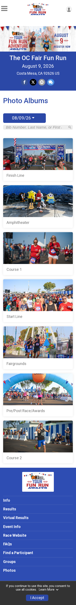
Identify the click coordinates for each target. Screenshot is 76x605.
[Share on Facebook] (24, 82)
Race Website (14, 535)
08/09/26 (22, 118)
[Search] (70, 127)
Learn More (46, 589)
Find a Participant (18, 553)
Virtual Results (15, 518)
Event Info (12, 527)
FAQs (7, 544)
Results (9, 509)
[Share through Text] (50, 82)
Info (6, 500)
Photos (9, 570)
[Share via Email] (41, 82)
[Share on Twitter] (33, 82)
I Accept (37, 598)
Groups (9, 562)
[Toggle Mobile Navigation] (4, 8)
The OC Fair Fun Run (38, 58)
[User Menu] (69, 9)
